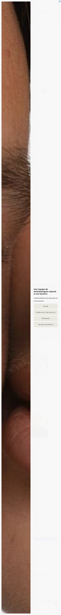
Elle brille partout (46, 318)
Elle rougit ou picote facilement (46, 324)
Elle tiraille (45, 306)
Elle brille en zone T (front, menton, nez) (45, 312)
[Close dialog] (59, 1)
